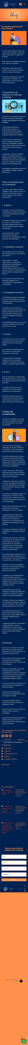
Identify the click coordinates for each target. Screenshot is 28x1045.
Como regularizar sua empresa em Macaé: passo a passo (21, 825)
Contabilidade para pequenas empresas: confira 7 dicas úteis (21, 792)
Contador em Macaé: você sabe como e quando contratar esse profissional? (21, 808)
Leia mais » (18, 795)
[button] (20, 4)
